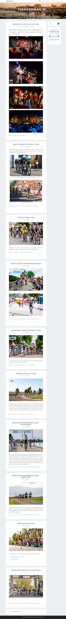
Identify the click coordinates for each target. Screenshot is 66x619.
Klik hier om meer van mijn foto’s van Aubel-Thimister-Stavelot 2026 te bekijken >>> (24, 206)
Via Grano (58, 1)
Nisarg (42, 617)
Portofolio (48, 1)
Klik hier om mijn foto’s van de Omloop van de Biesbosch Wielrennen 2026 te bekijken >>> (25, 466)
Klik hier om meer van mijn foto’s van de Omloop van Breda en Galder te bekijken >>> (24, 603)
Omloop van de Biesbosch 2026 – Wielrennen (26, 423)
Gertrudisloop (19, 553)
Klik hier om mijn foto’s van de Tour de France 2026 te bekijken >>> (21, 252)
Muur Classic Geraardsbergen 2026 (26, 263)
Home (39, 1)
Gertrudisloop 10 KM (14, 559)
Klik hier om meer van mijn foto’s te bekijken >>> (18, 135)
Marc (28, 26)
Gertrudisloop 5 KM (14, 558)
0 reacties (32, 26)
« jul (54, 42)
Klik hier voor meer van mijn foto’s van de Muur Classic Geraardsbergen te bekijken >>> (24, 319)
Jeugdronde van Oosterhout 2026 (26, 330)
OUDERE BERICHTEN (16, 611)
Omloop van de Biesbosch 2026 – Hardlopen (26, 476)
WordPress (35, 617)
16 (58, 36)
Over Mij (43, 1)
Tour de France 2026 (26, 217)
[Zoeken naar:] (54, 24)
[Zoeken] (58, 24)
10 (49, 36)
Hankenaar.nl (9, 1)
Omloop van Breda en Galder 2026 (26, 570)
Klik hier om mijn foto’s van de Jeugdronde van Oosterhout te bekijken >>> (22, 365)
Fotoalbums (53, 1)
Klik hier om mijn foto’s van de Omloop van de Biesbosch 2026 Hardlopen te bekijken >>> (25, 514)
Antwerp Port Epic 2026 (26, 373)
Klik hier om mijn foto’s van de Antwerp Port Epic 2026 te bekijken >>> (21, 414)
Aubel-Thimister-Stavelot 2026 (26, 144)
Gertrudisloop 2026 (25, 523)
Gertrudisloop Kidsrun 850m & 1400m (17, 556)
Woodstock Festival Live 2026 (26, 24)
